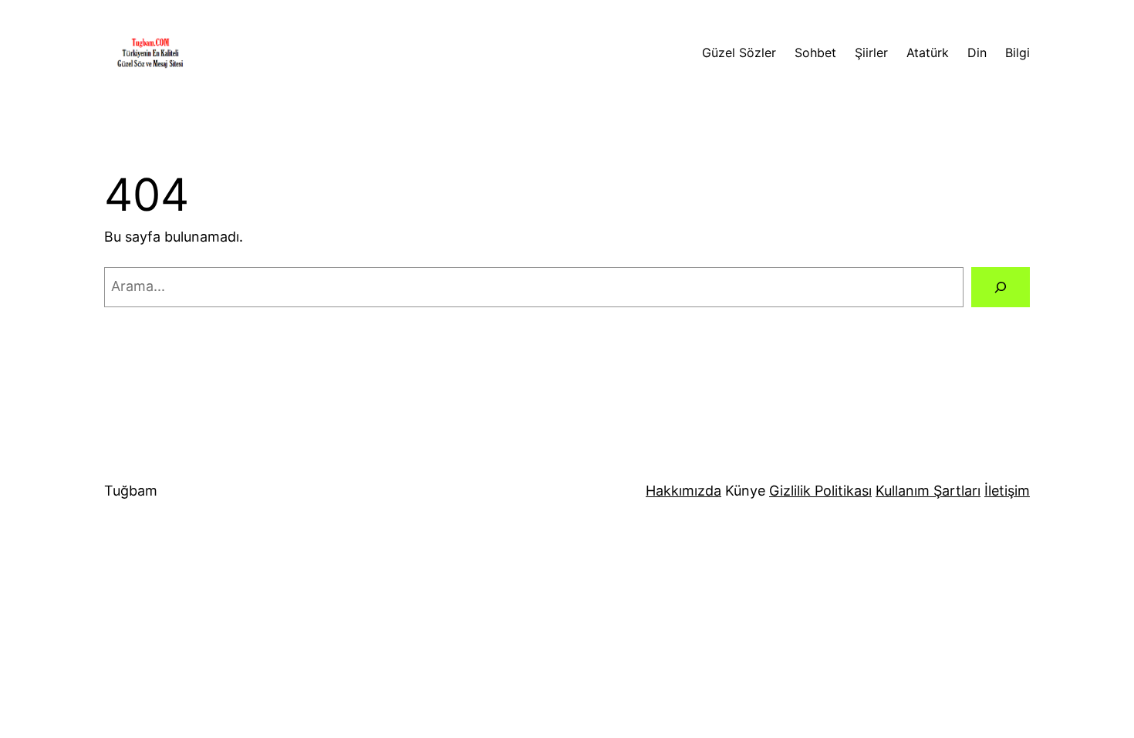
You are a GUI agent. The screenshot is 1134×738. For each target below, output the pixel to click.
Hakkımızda (683, 490)
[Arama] (1000, 287)
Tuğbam (130, 490)
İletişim (1007, 490)
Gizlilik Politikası (820, 490)
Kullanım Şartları (928, 490)
